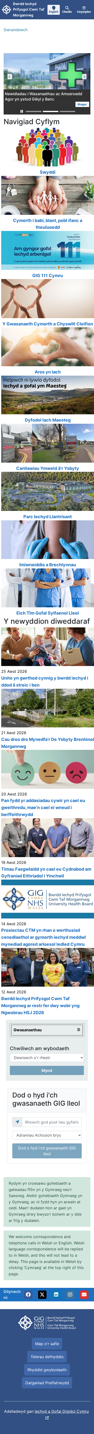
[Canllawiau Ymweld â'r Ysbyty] (47, 448)
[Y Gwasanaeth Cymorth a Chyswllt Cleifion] (47, 303)
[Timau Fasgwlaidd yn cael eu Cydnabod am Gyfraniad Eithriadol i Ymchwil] (47, 849)
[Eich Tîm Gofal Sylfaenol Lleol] (47, 592)
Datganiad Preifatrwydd (47, 1382)
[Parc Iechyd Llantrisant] (47, 496)
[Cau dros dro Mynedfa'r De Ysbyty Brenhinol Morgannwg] (47, 719)
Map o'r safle (47, 1343)
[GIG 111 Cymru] (47, 255)
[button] (21, 111)
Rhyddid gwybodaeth (47, 1369)
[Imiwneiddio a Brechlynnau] (47, 544)
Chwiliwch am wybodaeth (39, 1048)
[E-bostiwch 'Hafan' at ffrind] (84, 1294)
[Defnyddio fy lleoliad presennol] (17, 1122)
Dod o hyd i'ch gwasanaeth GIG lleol (47, 1151)
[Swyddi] (47, 152)
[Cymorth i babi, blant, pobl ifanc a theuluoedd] (47, 203)
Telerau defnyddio (47, 1356)
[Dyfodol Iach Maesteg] (47, 400)
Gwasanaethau (27, 1029)
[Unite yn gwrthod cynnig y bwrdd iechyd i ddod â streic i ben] (47, 658)
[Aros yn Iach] (47, 351)
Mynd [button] (46, 1070)
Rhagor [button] (82, 104)
